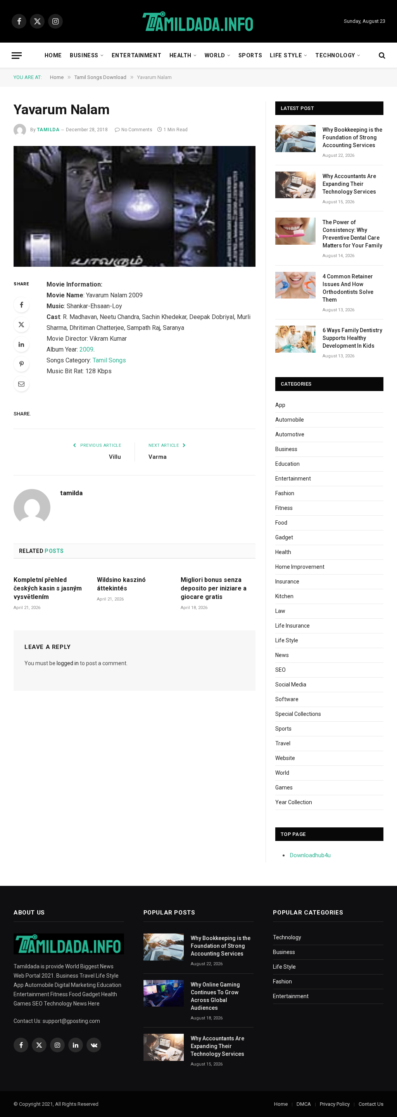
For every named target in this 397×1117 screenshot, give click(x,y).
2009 (86, 349)
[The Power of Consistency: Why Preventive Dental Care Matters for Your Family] (295, 231)
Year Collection (293, 802)
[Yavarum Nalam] (134, 206)
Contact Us (371, 1104)
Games (284, 787)
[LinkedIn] (21, 344)
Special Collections (298, 714)
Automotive (289, 434)
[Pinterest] (21, 364)
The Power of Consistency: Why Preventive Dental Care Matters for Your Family (352, 234)
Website (285, 758)
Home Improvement (300, 567)
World (215, 55)
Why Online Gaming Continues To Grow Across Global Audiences (215, 996)
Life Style (286, 55)
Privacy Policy (335, 1104)
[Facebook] (21, 304)
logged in (68, 663)
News (282, 655)
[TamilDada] (198, 21)
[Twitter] (21, 324)
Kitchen (284, 596)
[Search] (381, 55)
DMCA (304, 1104)
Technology (335, 55)
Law (280, 611)
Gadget (284, 537)
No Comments (136, 129)
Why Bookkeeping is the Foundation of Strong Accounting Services (352, 137)
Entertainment (136, 55)
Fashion (284, 493)
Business (84, 55)
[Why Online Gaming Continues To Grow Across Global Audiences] (163, 993)
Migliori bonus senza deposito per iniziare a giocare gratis (214, 588)
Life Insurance (292, 626)
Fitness (284, 508)
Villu (115, 456)
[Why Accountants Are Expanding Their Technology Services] (295, 185)
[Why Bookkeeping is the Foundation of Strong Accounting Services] (295, 138)
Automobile (289, 420)
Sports (250, 55)
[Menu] (17, 55)
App (280, 405)
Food (281, 523)
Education (287, 464)
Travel (282, 743)
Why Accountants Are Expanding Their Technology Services (349, 184)
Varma (157, 456)
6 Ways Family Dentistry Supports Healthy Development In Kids (352, 338)
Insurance (287, 581)
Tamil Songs (109, 360)
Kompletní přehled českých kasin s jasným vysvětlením (48, 588)
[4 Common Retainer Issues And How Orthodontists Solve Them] (295, 285)
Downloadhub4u (310, 855)
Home (53, 55)
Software (287, 699)
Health (180, 55)
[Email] (21, 383)
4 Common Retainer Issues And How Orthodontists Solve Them (348, 288)
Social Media (290, 684)
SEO (280, 670)
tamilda (48, 129)
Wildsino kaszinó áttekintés (121, 584)
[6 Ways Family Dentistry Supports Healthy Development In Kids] (295, 339)
